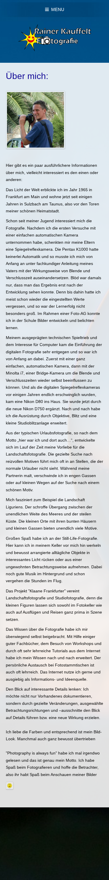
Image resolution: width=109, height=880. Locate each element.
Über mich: (27, 76)
